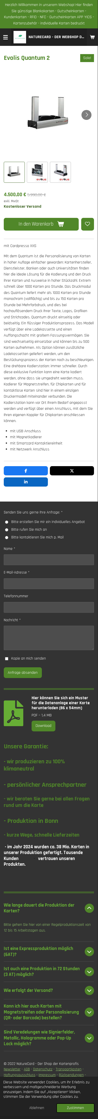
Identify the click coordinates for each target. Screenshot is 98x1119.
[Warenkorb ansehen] (92, 37)
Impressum (47, 1075)
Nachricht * (12, 620)
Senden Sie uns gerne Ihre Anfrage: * (33, 512)
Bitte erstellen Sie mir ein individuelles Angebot (48, 521)
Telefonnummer (16, 596)
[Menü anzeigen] (5, 37)
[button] (14, 172)
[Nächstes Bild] (86, 115)
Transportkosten (68, 1069)
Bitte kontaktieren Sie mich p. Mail (37, 537)
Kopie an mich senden (28, 658)
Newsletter (12, 1069)
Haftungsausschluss (19, 1075)
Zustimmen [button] (75, 1108)
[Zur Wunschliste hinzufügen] (87, 224)
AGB (27, 1069)
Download (43, 725)
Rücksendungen (71, 1075)
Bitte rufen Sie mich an (29, 529)
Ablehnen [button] (36, 1108)
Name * (9, 548)
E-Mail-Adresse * (17, 572)
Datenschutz (42, 1069)
